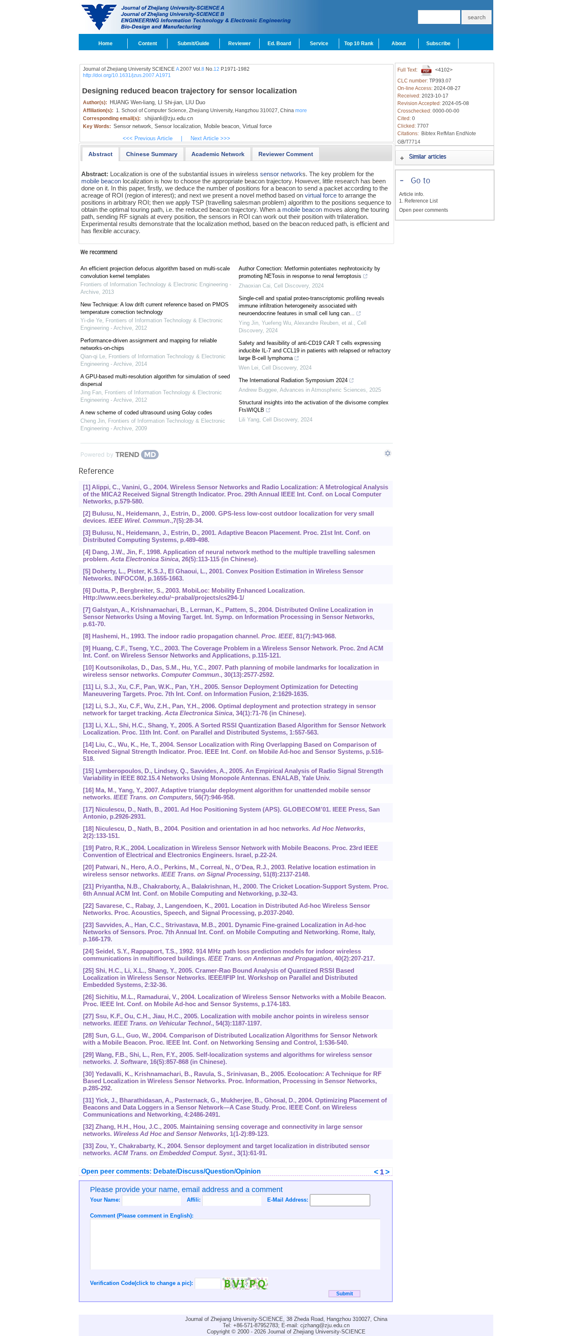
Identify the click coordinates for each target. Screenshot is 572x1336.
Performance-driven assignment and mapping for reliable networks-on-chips (148, 344)
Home (105, 43)
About (399, 43)
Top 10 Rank (359, 43)
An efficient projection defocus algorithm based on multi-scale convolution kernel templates (155, 272)
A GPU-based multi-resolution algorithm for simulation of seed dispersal (155, 380)
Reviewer (239, 43)
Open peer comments (423, 210)
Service (319, 43)
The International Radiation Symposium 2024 (293, 380)
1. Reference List (418, 201)
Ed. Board (279, 43)
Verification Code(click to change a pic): (142, 1283)
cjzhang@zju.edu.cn (325, 1325)
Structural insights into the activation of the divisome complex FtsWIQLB (314, 406)
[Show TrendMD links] (387, 453)
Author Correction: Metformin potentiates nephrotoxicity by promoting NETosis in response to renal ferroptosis (309, 272)
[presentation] (100, 154)
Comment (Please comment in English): (141, 1216)
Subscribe (438, 43)
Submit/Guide (193, 43)
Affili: (194, 1200)
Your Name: (106, 1200)
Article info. (411, 194)
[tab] (100, 154)
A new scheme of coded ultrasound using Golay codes (146, 412)
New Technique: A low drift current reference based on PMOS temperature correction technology (154, 308)
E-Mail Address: (288, 1200)
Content (147, 43)
